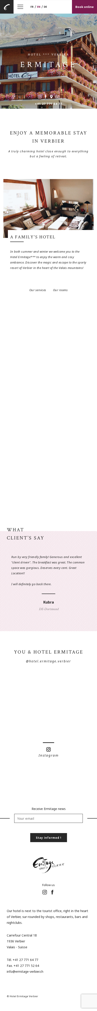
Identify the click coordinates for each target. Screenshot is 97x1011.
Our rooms (60, 290)
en (38, 6)
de (45, 6)
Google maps (51, 96)
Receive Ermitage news (49, 809)
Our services (37, 290)
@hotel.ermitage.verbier (48, 661)
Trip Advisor (57, 96)
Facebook (45, 96)
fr (32, 6)
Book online (84, 7)
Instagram (39, 96)
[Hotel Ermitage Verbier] (7, 7)
